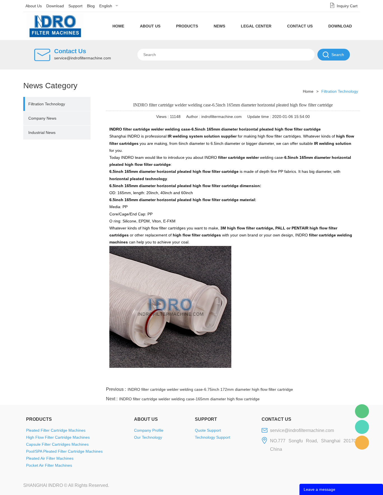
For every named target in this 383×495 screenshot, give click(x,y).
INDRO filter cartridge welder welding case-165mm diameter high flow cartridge (189, 399)
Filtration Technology (46, 104)
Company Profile (148, 430)
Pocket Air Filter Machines (49, 465)
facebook (259, 379)
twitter (289, 379)
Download (55, 6)
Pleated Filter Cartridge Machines (56, 430)
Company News (42, 118)
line (274, 379)
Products (187, 26)
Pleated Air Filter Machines (49, 458)
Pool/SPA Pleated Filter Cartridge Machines (64, 451)
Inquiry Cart (347, 6)
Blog (91, 6)
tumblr (335, 379)
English (105, 6)
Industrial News (42, 132)
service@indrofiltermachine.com (82, 58)
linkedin (350, 379)
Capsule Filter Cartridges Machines (57, 444)
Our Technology (148, 437)
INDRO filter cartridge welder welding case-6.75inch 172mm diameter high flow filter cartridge (210, 389)
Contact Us (300, 26)
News (219, 26)
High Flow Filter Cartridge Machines (58, 437)
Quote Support (208, 430)
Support (75, 6)
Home (118, 26)
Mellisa (362, 427)
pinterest (319, 379)
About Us (34, 6)
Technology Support (212, 437)
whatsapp (304, 379)
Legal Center (256, 26)
